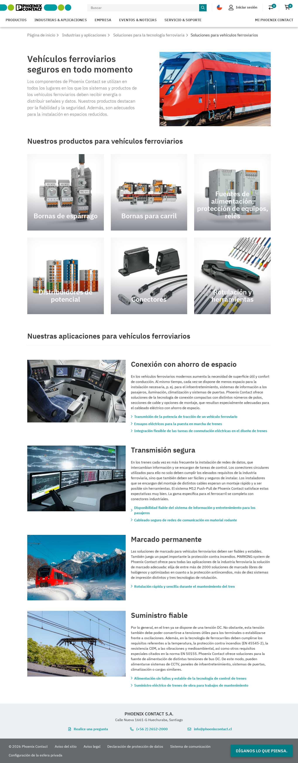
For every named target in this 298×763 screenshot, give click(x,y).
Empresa (103, 20)
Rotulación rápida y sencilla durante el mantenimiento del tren (184, 586)
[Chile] (219, 7)
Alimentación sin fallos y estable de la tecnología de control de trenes (190, 678)
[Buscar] (203, 8)
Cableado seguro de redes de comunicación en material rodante (185, 520)
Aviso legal (92, 746)
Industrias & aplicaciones (60, 20)
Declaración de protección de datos (135, 746)
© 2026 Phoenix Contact (28, 746)
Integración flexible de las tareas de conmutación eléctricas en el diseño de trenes (200, 431)
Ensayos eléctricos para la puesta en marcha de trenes (178, 424)
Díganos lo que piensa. (262, 750)
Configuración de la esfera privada (35, 755)
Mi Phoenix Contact (274, 20)
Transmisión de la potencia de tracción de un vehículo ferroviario (185, 416)
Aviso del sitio (66, 746)
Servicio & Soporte (183, 20)
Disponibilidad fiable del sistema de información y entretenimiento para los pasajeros (194, 510)
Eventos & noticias (138, 20)
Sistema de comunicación (190, 746)
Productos (16, 20)
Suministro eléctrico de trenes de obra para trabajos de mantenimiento (191, 685)
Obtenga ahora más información (65, 192)
